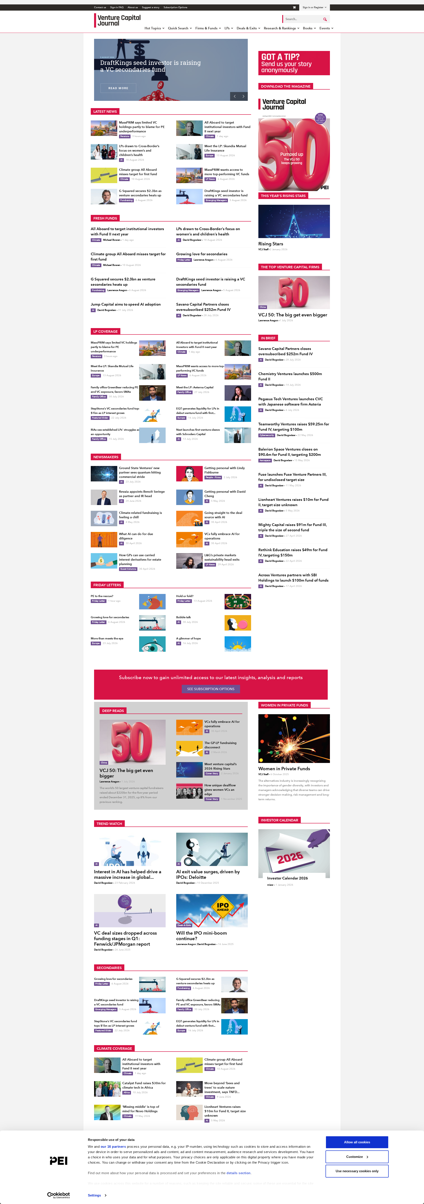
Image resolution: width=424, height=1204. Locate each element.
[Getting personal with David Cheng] (189, 497)
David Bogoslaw (192, 240)
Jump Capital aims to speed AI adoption (126, 304)
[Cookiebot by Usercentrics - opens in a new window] (58, 1195)
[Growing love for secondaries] (152, 623)
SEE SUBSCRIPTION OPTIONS (211, 689)
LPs (227, 28)
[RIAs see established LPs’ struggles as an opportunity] (152, 435)
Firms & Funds (206, 28)
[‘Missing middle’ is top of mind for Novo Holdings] (107, 1112)
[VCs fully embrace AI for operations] (189, 539)
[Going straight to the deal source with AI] (189, 518)
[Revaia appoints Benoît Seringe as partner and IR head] (104, 497)
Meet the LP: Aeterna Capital (142, 62)
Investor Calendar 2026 (287, 878)
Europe (209, 155)
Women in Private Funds (284, 768)
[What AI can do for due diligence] (104, 539)
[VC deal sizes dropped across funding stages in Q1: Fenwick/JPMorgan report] (130, 910)
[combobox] (306, 19)
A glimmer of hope (188, 638)
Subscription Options (175, 7)
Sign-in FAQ (116, 7)
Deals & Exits (247, 28)
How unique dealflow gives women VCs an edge (220, 789)
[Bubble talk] (238, 623)
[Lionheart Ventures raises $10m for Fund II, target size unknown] (189, 1112)
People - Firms (213, 477)
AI (121, 159)
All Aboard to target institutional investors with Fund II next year (227, 127)
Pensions (124, 136)
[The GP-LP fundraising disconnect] (189, 748)
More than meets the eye (107, 638)
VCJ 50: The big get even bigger (292, 314)
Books (307, 28)
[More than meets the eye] (152, 644)
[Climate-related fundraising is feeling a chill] (104, 518)
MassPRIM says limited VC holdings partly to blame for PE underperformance (142, 127)
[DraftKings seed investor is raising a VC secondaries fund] (189, 196)
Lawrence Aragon (203, 259)
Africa (127, 1092)
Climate (210, 136)
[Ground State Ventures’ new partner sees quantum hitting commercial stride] (104, 473)
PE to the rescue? (102, 596)
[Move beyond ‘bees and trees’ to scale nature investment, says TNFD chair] (189, 1089)
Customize (354, 1157)
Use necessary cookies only (357, 1171)
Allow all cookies (357, 1142)
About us (133, 7)
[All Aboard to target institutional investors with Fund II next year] (189, 128)
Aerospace (265, 460)
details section (239, 1173)
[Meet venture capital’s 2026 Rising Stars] (189, 770)
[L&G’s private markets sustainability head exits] (189, 561)
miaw (270, 884)
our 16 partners (113, 1146)
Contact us (100, 7)
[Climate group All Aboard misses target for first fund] (104, 175)
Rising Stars (270, 243)
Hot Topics (153, 28)
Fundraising (126, 200)
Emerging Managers (216, 200)
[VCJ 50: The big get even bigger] (294, 292)
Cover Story (212, 773)
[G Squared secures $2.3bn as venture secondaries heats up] (104, 196)
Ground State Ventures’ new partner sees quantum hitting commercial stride (140, 472)
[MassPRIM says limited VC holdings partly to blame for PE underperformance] (104, 128)
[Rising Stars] (294, 221)
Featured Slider (100, 417)
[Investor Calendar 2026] (294, 853)
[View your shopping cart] (294, 7)
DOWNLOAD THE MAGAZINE (285, 86)
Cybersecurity (267, 435)
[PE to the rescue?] (152, 601)
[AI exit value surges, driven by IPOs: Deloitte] (212, 849)
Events (325, 28)
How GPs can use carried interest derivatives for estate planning (140, 559)
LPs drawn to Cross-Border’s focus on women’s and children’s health (139, 150)
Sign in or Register (313, 7)
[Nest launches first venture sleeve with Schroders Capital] (238, 435)
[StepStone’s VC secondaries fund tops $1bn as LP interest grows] (152, 414)
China (263, 307)
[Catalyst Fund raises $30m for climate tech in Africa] (107, 1089)
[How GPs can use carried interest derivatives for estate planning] (104, 561)
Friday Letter (184, 259)
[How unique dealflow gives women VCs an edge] (189, 791)
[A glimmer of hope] (238, 644)
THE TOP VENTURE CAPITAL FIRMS (290, 267)
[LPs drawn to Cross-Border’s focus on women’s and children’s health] (104, 152)
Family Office (99, 396)
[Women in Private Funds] (294, 738)
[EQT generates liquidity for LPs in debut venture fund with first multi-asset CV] (238, 414)
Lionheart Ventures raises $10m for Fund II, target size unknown (225, 1111)
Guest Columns (128, 568)
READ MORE (118, 88)
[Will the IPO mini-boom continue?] (212, 910)
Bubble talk (183, 617)
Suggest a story (150, 7)
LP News (210, 179)
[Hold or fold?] (238, 601)
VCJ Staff (263, 249)
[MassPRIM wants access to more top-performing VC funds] (189, 175)
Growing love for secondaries (201, 254)
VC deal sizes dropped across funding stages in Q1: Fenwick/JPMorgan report (125, 938)
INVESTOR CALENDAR (279, 820)
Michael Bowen (111, 240)
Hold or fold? (184, 596)
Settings (94, 1195)
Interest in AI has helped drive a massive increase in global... (127, 874)
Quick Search (178, 28)
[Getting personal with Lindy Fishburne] (189, 473)
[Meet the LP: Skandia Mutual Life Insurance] (189, 152)
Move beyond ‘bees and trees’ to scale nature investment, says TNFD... (222, 1087)
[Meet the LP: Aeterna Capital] (238, 393)
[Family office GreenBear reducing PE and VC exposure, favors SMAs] (152, 393)
